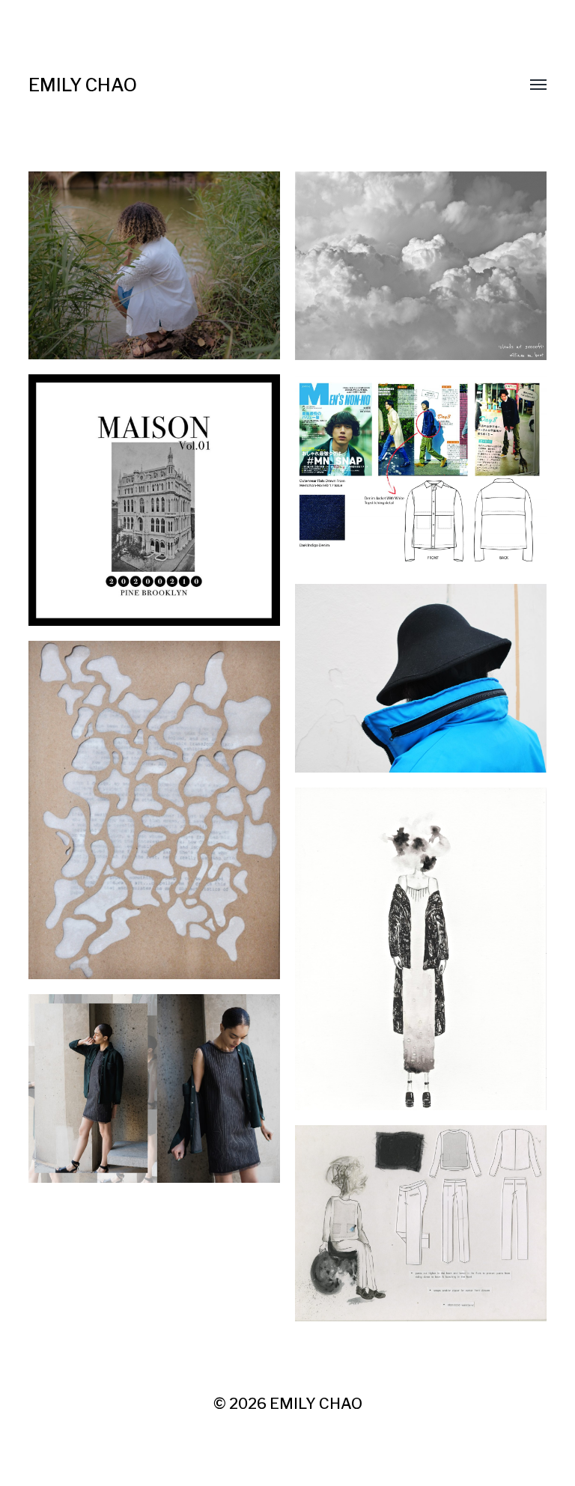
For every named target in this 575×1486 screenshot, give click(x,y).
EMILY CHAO (82, 85)
